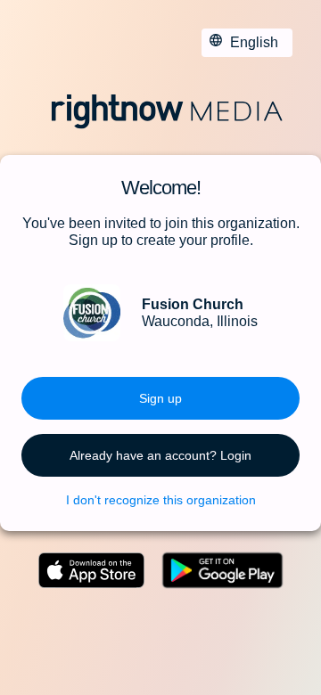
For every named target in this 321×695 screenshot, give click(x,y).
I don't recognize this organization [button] (161, 500)
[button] (160, 398)
